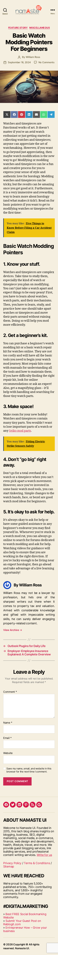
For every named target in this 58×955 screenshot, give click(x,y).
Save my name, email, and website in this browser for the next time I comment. (28, 770)
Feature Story (18, 27)
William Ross (33, 57)
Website (8, 753)
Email (7, 738)
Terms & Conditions (37, 863)
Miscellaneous (39, 27)
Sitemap (8, 866)
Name (7, 722)
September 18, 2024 (19, 62)
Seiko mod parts (20, 431)
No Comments (46, 62)
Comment (10, 691)
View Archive (12, 630)
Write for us (44, 855)
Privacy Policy (12, 863)
